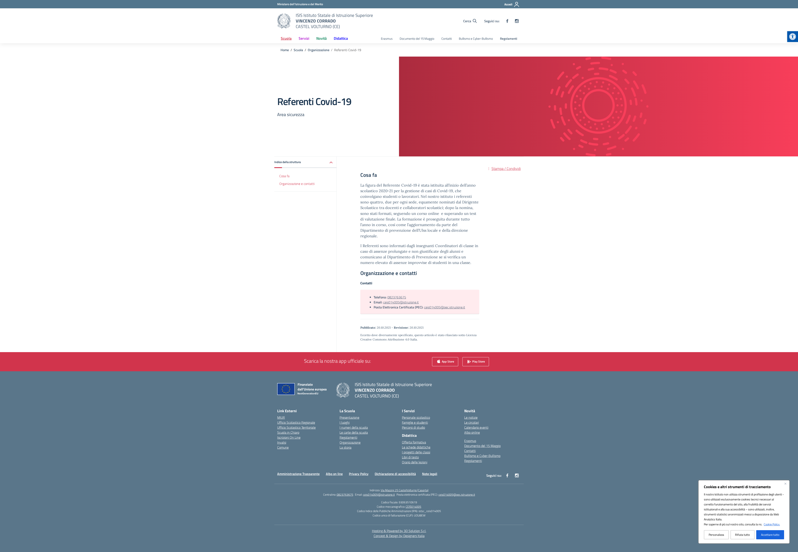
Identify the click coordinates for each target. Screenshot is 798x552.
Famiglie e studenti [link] (415, 422)
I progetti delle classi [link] (416, 452)
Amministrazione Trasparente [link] (298, 473)
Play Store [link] (478, 361)
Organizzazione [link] (350, 442)
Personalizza (716, 534)
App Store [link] (447, 361)
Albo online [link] (472, 432)
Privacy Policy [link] (358, 473)
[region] (744, 512)
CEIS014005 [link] (413, 506)
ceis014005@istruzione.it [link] (401, 302)
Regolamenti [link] (508, 38)
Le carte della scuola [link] (354, 432)
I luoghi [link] (345, 422)
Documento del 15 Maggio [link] (417, 38)
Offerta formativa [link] (414, 442)
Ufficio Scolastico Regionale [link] (296, 422)
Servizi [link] (304, 38)
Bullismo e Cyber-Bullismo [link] (476, 38)
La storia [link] (345, 447)
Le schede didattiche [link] (416, 447)
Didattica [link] (341, 38)
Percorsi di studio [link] (413, 427)
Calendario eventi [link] (476, 427)
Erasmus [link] (387, 38)
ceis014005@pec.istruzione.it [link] (444, 307)
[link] (792, 36)
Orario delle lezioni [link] (414, 462)
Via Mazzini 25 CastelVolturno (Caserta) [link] (405, 490)
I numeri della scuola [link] (354, 427)
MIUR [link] (281, 417)
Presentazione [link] (349, 417)
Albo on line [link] (334, 473)
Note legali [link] (429, 473)
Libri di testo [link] (410, 457)
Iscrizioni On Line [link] (288, 437)
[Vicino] (785, 483)
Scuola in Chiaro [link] (288, 432)
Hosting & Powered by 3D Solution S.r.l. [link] (399, 530)
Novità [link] (321, 38)
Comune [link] (283, 447)
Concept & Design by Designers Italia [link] (399, 535)
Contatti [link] (446, 38)
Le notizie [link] (471, 417)
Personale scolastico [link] (416, 417)
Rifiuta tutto (742, 534)
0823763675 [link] (396, 297)
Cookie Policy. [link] (772, 524)
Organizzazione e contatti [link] (297, 183)
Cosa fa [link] (284, 175)
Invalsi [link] (281, 442)
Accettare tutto (770, 534)
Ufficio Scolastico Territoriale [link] (296, 427)
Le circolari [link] (471, 422)
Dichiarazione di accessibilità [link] (395, 473)
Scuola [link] (286, 38)
